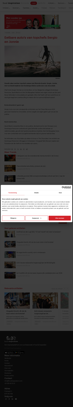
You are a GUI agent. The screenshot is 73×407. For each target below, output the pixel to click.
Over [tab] (60, 192)
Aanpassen (35, 218)
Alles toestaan (59, 218)
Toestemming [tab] (12, 192)
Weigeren (13, 218)
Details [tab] (36, 192)
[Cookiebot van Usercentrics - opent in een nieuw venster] (63, 187)
